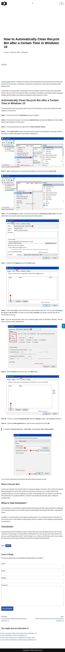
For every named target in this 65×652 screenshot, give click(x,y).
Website (3, 578)
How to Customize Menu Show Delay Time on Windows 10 (19, 633)
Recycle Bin (19, 108)
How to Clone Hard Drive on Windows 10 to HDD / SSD (18, 637)
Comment (4, 585)
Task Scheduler (6, 81)
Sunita (7, 52)
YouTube (4, 64)
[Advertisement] (32, 24)
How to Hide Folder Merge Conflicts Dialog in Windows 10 (18, 640)
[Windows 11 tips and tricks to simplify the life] (4, 3)
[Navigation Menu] (62, 3)
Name (3, 563)
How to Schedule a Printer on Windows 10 (14, 635)
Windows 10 (24, 52)
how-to (8, 545)
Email (3, 571)
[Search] (32, 3)
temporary (60, 93)
